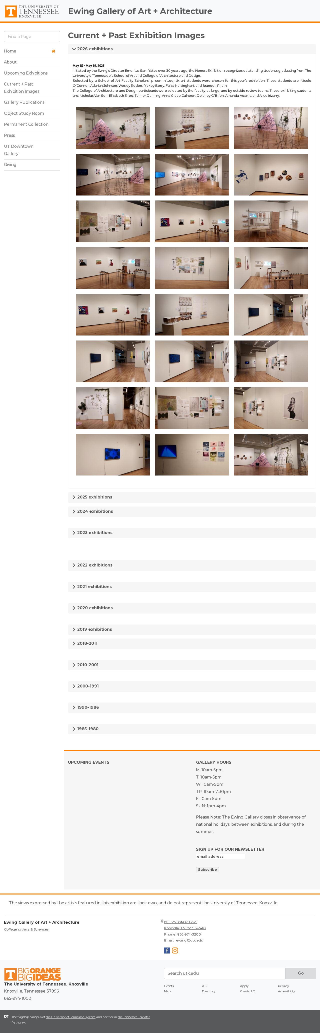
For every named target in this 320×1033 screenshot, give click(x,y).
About (10, 62)
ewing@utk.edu (189, 940)
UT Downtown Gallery (19, 150)
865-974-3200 (189, 934)
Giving (10, 164)
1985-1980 (87, 728)
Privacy (283, 986)
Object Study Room (24, 113)
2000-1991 (87, 686)
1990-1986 (87, 707)
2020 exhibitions (94, 608)
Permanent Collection (26, 124)
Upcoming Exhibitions (26, 73)
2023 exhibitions (94, 532)
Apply (244, 986)
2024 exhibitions (94, 511)
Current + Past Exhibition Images (21, 88)
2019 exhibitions (94, 629)
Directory (209, 991)
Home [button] (10, 51)
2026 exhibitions (94, 48)
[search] (32, 36)
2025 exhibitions (94, 497)
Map (167, 991)
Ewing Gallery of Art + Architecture (140, 11)
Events (169, 986)
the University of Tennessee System (71, 1017)
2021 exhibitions (94, 586)
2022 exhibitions (94, 565)
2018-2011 (87, 643)
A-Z (205, 986)
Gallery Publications (24, 102)
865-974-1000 (17, 998)
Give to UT (247, 991)
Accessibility (286, 991)
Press (9, 135)
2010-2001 (87, 664)
